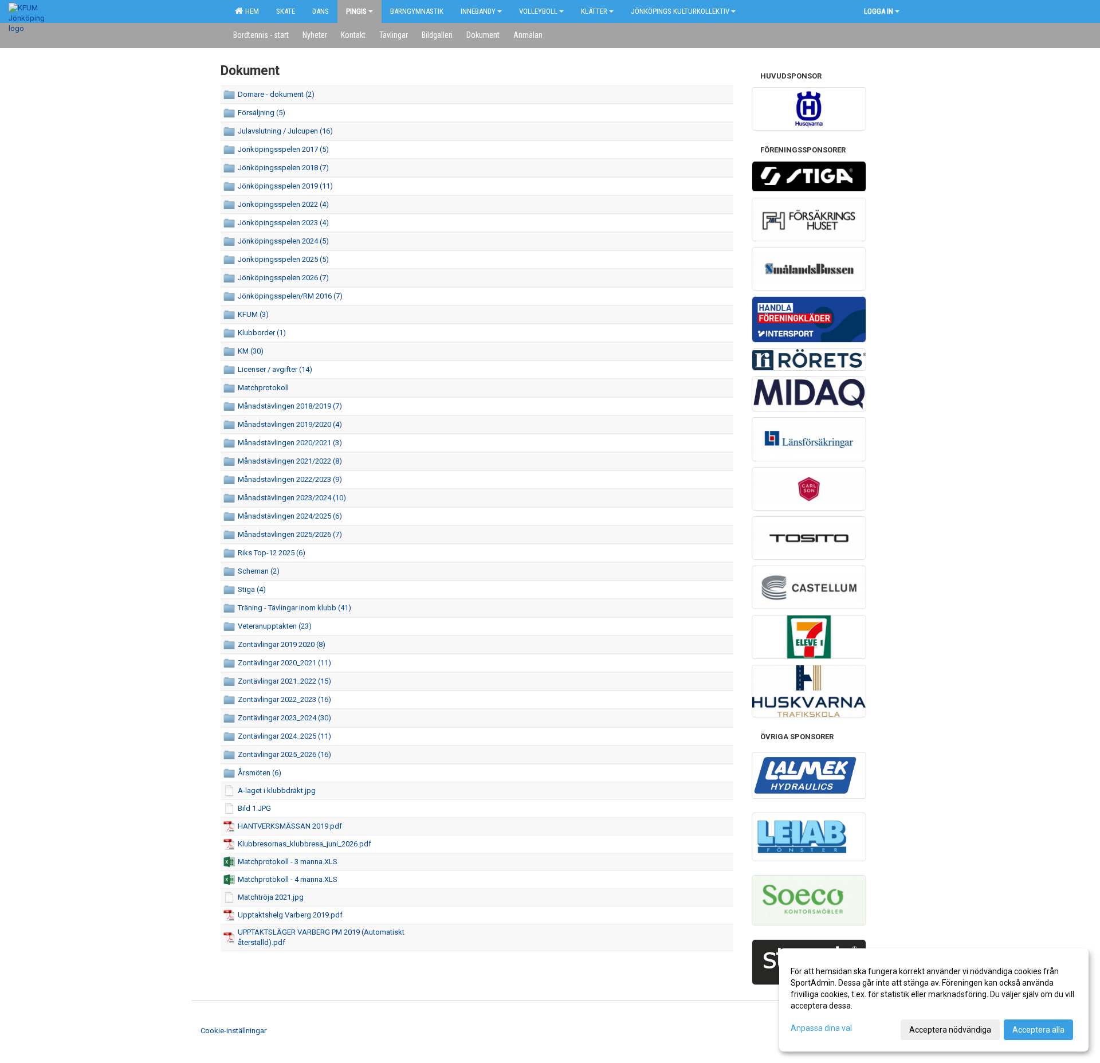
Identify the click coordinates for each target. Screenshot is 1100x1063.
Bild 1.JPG (254, 808)
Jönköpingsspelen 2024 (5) (283, 241)
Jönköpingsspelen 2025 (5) (283, 259)
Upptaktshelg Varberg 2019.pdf (290, 915)
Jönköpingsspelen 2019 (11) (285, 186)
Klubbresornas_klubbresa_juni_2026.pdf (304, 844)
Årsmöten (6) (259, 772)
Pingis (356, 11)
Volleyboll (538, 11)
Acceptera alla (1038, 1029)
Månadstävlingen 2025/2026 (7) (290, 534)
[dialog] (934, 1000)
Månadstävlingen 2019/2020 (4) (290, 424)
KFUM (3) (253, 314)
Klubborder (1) (262, 332)
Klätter (594, 11)
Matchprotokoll (263, 387)
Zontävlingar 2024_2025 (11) (284, 736)
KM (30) (251, 351)
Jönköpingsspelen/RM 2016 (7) (290, 296)
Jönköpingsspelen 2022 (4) (283, 204)
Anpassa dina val (821, 1028)
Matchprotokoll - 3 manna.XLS (287, 861)
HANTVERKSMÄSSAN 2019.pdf (290, 826)
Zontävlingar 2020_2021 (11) (284, 662)
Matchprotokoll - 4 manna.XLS (287, 879)
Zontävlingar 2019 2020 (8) (281, 644)
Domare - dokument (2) (276, 94)
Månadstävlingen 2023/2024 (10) (292, 497)
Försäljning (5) (261, 112)
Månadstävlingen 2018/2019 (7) (290, 406)
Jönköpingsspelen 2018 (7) (283, 167)
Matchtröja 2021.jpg (271, 897)
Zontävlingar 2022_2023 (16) (284, 699)
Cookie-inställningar (233, 1030)
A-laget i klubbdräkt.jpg (277, 790)
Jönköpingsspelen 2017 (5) (283, 149)
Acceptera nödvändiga (950, 1029)
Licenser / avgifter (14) (275, 369)
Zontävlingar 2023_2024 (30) (284, 717)
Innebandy (478, 11)
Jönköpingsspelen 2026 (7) (283, 277)
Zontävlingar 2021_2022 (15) (284, 681)
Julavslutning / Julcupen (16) (285, 131)
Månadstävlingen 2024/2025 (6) (290, 516)
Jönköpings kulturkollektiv (680, 11)
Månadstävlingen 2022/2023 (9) (290, 479)
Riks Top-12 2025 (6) (271, 552)
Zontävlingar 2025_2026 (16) (284, 754)
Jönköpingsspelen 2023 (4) (283, 222)
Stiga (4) (252, 589)
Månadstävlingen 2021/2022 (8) (290, 461)
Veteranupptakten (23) (275, 626)
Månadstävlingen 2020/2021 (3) (290, 442)
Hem (250, 11)
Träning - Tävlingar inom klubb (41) (294, 607)
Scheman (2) (259, 571)
